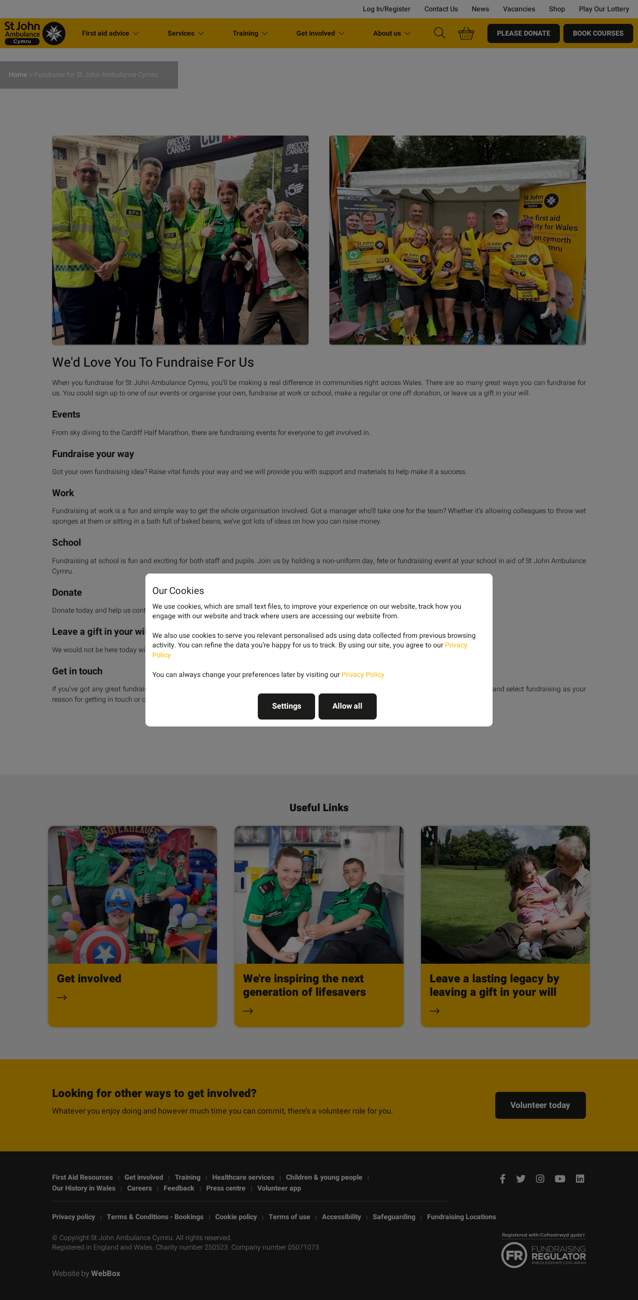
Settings (286, 706)
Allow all (347, 706)
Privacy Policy (363, 675)
